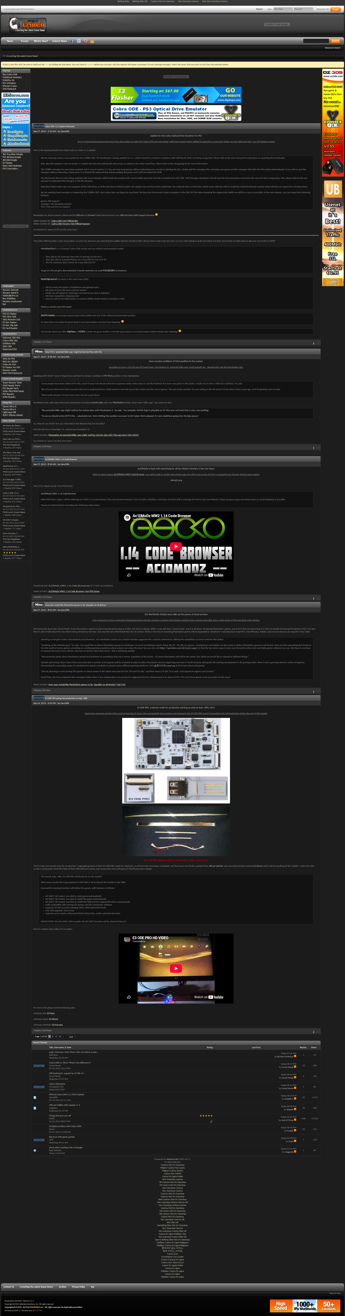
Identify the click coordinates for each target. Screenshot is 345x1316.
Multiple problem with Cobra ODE (65, 1126)
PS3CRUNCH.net (36, 1307)
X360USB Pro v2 (10, 296)
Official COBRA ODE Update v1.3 (64, 1105)
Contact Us (9, 1287)
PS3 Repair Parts (11, 388)
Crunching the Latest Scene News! (36, 1287)
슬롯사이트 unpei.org (164, 666)
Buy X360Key (9, 299)
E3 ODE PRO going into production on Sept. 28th (66, 698)
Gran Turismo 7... (11, 533)
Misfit (51, 1118)
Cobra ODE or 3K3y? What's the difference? (70, 1063)
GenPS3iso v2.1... (11, 466)
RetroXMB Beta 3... (12, 547)
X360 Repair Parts (11, 385)
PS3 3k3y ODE (9, 317)
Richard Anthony (285, 1056)
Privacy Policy (78, 1287)
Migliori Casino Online (172, 1171)
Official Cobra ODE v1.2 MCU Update (66, 1094)
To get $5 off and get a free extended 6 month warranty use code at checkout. (84, 270)
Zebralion (53, 1055)
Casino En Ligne (172, 1268)
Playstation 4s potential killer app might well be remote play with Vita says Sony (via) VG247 (94, 435)
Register (259, 9)
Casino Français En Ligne (172, 1260)
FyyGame (7, 150)
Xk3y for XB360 (10, 362)
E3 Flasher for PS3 (11, 367)
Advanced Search (333, 48)
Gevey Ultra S (9, 409)
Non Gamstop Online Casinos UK (172, 1202)
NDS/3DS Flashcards (12, 373)
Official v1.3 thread (85, 215)
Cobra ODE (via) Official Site (64, 221)
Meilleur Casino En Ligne (172, 1271)
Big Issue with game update (62, 1137)
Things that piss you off (60, 1116)
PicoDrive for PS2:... (12, 506)
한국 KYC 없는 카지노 (172, 1248)
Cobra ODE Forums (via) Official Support (70, 224)
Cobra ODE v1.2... (11, 493)
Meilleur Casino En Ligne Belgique (172, 1242)
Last (71, 1037)
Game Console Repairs (13, 379)
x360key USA (9, 343)
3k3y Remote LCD (11, 320)
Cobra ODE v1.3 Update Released (59, 127)
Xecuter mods (9, 370)
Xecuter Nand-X (10, 293)
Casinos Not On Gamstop (172, 1165)
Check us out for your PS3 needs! (56, 307)
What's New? (41, 41)
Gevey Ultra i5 (10, 406)
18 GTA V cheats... (11, 520)
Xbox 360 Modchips (12, 166)
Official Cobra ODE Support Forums (137, 215)
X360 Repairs (9, 397)
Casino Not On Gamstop (172, 1217)
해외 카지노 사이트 (172, 1251)
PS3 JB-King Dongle (12, 157)
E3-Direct (258, 866)
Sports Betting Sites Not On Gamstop (172, 1240)
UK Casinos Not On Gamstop (172, 1182)
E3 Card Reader (10, 328)
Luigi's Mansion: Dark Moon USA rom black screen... (73, 1052)
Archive (62, 1287)
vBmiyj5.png (176, 480)
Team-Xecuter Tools (12, 383)
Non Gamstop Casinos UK (173, 1219)
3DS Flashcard (9, 89)
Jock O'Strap (287, 1120)
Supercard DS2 (10, 349)
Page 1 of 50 (41, 1036)
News (10, 41)
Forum (24, 41)
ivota (291, 1141)
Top (92, 1287)
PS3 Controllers (10, 169)
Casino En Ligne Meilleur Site (172, 1234)
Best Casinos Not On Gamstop (172, 1199)
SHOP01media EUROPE (13, 355)
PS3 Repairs (8, 394)
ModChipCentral (10, 310)
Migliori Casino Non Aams (172, 1168)
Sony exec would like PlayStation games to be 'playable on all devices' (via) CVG (87, 685)
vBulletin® (19, 1301)
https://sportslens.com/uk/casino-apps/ (179, 648)
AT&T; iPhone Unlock (13, 415)
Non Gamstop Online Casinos (172, 1205)
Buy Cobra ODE (10, 74)
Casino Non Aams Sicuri (172, 1262)
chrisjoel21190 (56, 1087)
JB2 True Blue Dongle (13, 154)
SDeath (290, 1109)
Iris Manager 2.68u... (12, 479)
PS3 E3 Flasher (10, 314)
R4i (4, 304)
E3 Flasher (8, 163)
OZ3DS (81, 332)
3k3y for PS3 (9, 359)
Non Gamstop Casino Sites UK (173, 1231)
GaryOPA (65, 131)
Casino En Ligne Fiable (172, 1176)
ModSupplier (8, 286)
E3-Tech (50, 1013)
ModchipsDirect (10, 334)
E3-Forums (57, 1025)
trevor (52, 1129)
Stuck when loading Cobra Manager (66, 1147)
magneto (53, 1108)
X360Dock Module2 (12, 77)
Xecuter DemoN (11, 290)
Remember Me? (322, 9)
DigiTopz (71, 332)
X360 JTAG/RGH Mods (13, 391)
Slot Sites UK (172, 1222)
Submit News (59, 41)
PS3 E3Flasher (9, 83)
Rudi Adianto (55, 1150)
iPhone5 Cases (10, 86)
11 (60, 1036)
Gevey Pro (7, 403)
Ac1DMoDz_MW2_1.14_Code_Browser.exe (69, 586)
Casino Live (172, 1254)
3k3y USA (7, 346)
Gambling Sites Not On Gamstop (172, 1225)
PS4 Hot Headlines (11, 445)
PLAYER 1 (289, 1099)
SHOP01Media (48, 315)
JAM (51, 1140)
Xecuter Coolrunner (12, 301)
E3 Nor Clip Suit (10, 325)
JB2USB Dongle (10, 160)
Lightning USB (9, 412)
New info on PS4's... (12, 439)
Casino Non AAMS (172, 1173)
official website (216, 866)
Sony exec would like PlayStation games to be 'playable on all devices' (76, 605)
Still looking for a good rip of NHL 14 (66, 1073)
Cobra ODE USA (10, 341)
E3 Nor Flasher (10, 322)
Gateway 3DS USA (11, 338)
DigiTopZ (6, 71)
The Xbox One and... (12, 452)
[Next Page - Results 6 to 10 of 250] (66, 1037)
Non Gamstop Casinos (172, 1179)
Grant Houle (55, 1065)
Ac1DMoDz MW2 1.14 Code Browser (61, 459)
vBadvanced (172, 1159)
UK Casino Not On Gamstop (172, 1185)
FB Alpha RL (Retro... (12, 426)
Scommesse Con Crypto (172, 1257)
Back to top (335, 1293)
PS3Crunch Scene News (14, 431)
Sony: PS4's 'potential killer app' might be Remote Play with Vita (73, 352)
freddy (290, 1131)
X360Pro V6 (8, 80)
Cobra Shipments (57, 1084)
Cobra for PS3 (9, 364)
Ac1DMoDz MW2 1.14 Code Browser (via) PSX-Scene (74, 591)
